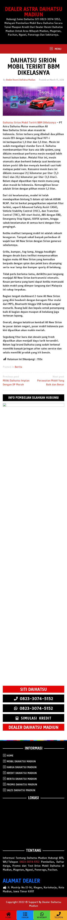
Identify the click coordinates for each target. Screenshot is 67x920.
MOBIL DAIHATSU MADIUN (21, 761)
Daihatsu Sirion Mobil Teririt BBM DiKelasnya (29, 122)
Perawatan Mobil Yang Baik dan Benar (50, 380)
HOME (10, 755)
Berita (18, 366)
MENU (57, 48)
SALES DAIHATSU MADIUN (21, 790)
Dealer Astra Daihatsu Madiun (33, 12)
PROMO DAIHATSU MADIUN (22, 784)
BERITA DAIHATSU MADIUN (22, 778)
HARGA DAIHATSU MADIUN (21, 767)
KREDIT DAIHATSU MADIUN (22, 773)
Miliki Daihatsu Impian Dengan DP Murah (16, 380)
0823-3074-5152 (29, 861)
